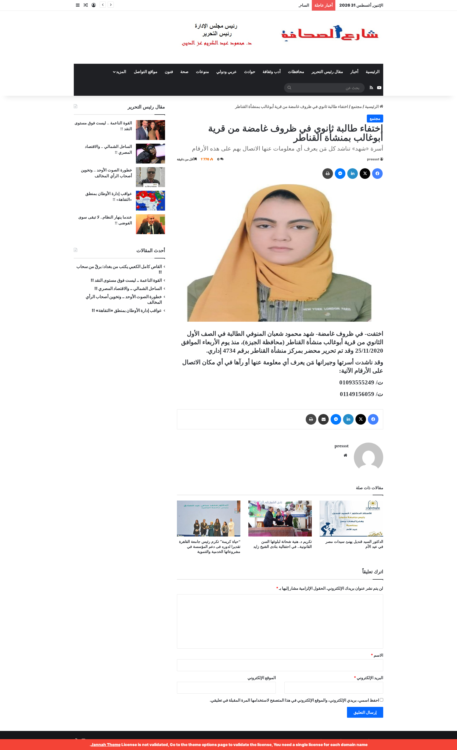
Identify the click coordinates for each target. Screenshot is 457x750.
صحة (184, 72)
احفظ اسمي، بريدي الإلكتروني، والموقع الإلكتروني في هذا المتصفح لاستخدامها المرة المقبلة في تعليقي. (294, 700)
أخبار (354, 72)
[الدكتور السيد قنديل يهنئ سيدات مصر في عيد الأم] (351, 518)
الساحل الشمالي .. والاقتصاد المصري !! (277, 5)
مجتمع (356, 106)
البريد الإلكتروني (368, 677)
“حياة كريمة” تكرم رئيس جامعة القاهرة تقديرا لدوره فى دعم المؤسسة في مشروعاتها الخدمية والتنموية (209, 547)
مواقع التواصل (145, 72)
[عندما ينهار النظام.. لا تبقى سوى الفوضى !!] (150, 224)
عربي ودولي (226, 72)
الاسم (377, 655)
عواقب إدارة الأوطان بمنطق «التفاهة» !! (126, 310)
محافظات (296, 72)
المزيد (121, 72)
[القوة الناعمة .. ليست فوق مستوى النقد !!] (150, 130)
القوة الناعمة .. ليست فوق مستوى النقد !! (126, 280)
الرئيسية (373, 72)
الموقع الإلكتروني (262, 677)
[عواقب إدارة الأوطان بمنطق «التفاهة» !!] (150, 201)
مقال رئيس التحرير (327, 72)
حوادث (249, 72)
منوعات (202, 72)
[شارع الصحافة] (264, 37)
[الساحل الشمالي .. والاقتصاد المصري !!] (150, 153)
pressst (373, 159)
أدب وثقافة (272, 72)
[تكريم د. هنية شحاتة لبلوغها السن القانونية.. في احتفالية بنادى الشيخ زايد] (280, 518)
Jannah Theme (106, 744)
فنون (169, 72)
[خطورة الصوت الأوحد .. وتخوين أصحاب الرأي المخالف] (150, 177)
